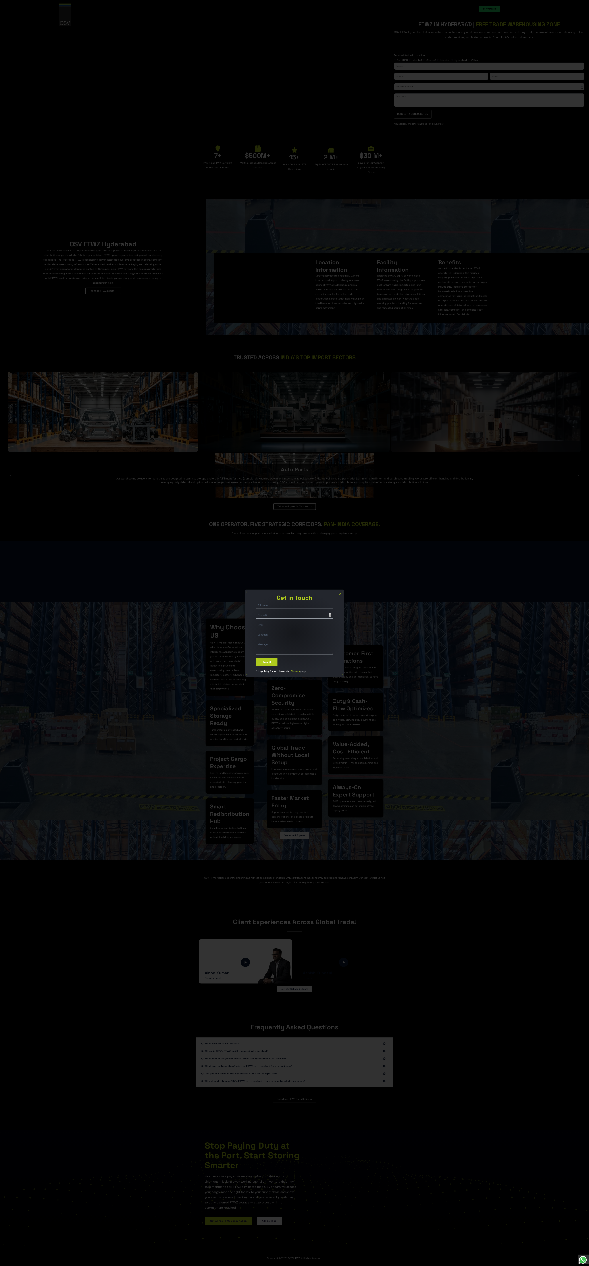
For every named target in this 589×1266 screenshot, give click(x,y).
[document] (294, 633)
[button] (340, 594)
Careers (295, 671)
